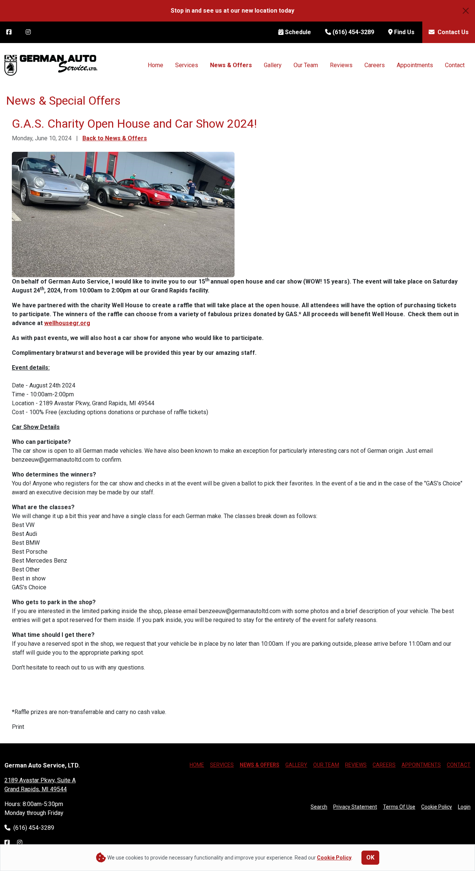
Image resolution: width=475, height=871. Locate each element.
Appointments (415, 65)
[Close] (466, 10)
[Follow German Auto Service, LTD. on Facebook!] (9, 32)
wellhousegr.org (67, 323)
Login (464, 807)
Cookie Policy (436, 807)
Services (186, 65)
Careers (374, 65)
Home (155, 65)
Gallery (273, 65)
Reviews (341, 65)
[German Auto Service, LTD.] (50, 64)
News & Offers (231, 65)
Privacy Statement (355, 807)
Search (319, 807)
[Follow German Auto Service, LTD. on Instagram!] (28, 32)
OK (370, 857)
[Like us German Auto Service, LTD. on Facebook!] (7, 842)
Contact (455, 65)
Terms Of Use (399, 807)
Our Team (306, 65)
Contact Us (452, 32)
